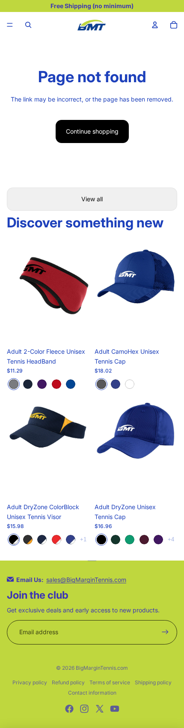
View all (92, 199)
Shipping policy (153, 682)
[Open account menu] (154, 24)
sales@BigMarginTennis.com (86, 579)
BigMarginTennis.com (102, 668)
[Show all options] (83, 539)
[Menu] (10, 25)
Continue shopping (92, 131)
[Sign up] (165, 632)
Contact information (92, 692)
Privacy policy (29, 682)
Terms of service (109, 682)
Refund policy (68, 682)
